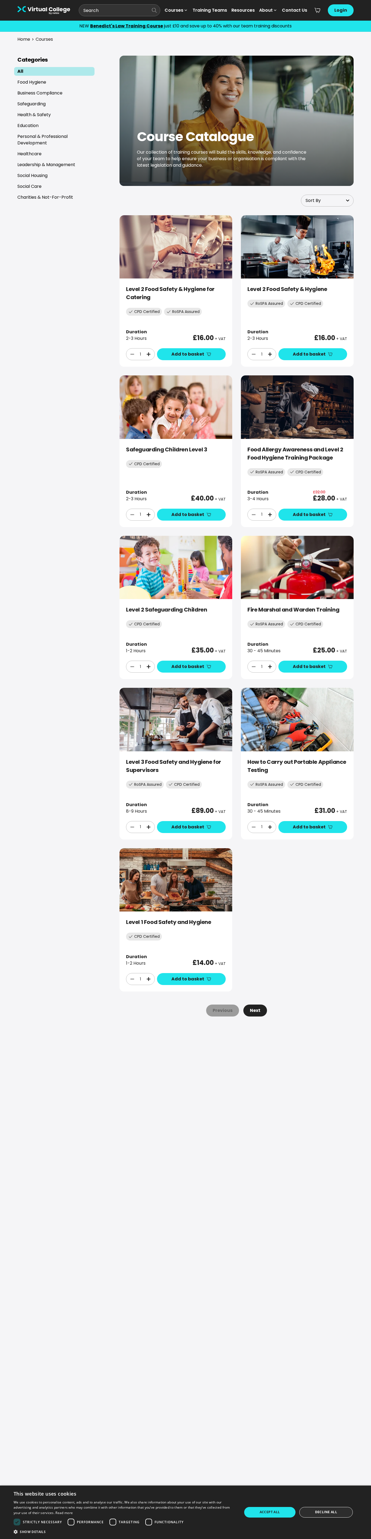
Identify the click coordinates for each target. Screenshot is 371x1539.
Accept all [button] (270, 1512)
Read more (64, 1512)
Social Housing (32, 175)
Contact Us (294, 10)
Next (255, 1010)
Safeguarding (31, 104)
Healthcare (29, 154)
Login (340, 10)
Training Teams (210, 10)
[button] (124, 1531)
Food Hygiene (31, 82)
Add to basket (187, 354)
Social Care (29, 186)
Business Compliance (39, 93)
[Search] (154, 10)
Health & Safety (34, 115)
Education (28, 125)
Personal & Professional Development (42, 139)
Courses (174, 10)
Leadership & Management (46, 165)
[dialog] (185, 1512)
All (20, 71)
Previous (222, 1010)
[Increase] (148, 354)
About (266, 10)
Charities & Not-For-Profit (45, 197)
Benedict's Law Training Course (126, 26)
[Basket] (317, 10)
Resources (243, 10)
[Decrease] (132, 354)
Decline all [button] (326, 1512)
